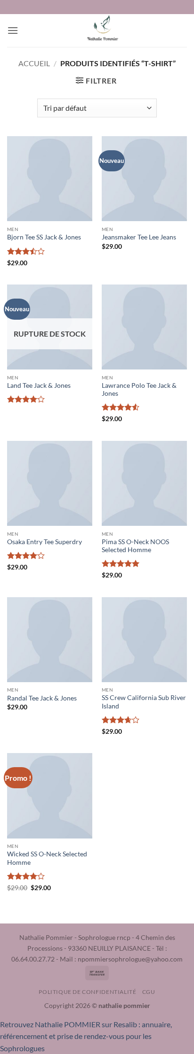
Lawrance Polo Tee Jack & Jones (139, 390)
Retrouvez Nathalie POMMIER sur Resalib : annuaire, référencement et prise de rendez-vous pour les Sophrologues (86, 1036)
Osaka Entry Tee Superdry (44, 542)
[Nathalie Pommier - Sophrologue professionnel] (102, 30)
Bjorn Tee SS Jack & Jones (44, 237)
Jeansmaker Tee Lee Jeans (139, 237)
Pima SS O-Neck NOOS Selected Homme (135, 546)
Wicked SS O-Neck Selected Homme (47, 858)
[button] (12, 30)
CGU (148, 991)
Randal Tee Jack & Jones (42, 698)
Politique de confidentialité (87, 991)
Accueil (34, 63)
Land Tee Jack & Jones (39, 385)
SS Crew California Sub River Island (144, 702)
